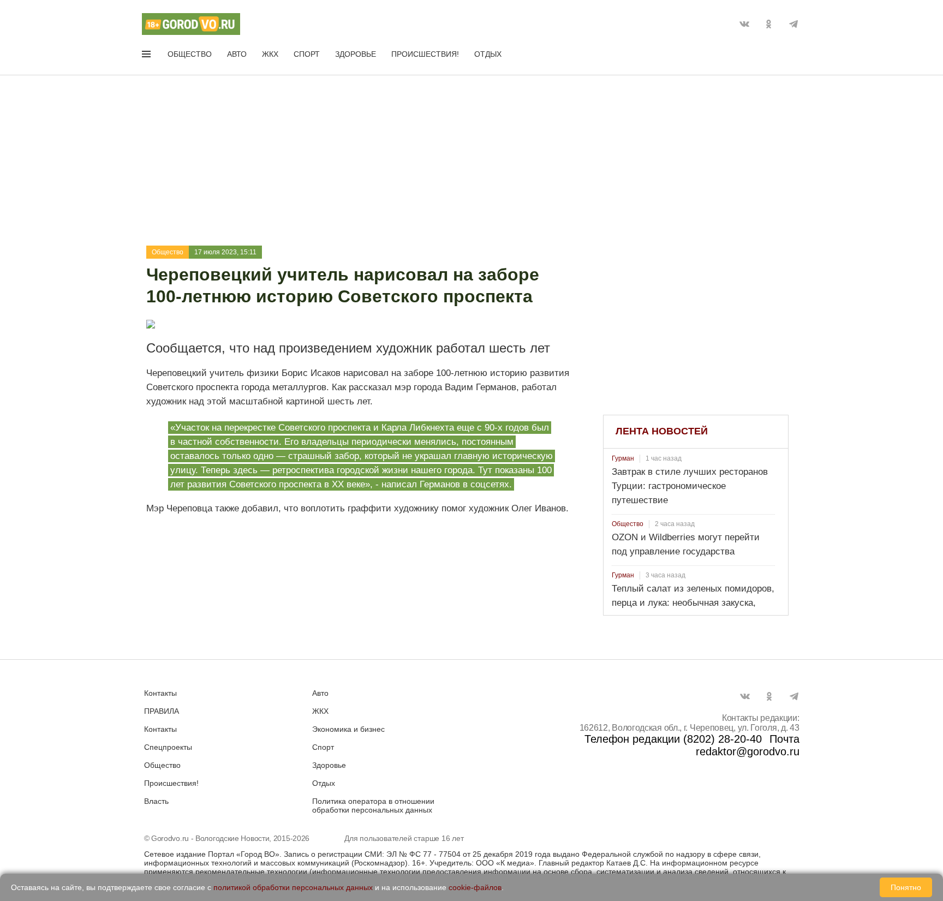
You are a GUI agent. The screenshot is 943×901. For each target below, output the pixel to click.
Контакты (160, 693)
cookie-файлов (475, 887)
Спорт (307, 54)
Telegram (793, 24)
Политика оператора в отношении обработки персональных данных (373, 805)
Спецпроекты (168, 747)
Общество (190, 54)
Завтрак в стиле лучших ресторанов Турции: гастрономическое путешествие (690, 486)
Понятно (906, 887)
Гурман (623, 458)
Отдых (488, 54)
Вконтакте (744, 24)
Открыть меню (147, 56)
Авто (237, 54)
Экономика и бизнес (348, 729)
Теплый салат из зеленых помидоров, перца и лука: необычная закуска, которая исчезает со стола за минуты (693, 602)
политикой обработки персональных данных (293, 887)
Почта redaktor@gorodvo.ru (747, 745)
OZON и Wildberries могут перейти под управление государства (686, 544)
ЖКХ (270, 54)
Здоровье (355, 54)
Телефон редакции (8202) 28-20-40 (673, 739)
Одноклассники (769, 24)
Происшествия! (425, 54)
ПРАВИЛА (161, 711)
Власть (156, 801)
